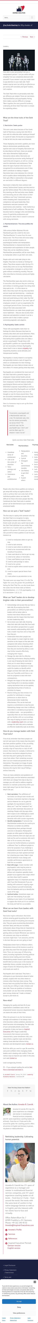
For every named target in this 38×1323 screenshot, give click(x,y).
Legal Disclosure (9, 1265)
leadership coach (17, 722)
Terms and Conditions (8, 1278)
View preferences (19, 1313)
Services (11, 1234)
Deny (19, 1307)
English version (14, 1248)
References (12, 1238)
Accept (19, 1301)
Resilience (12, 1076)
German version (14, 1245)
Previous (25, 37)
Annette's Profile (15, 1229)
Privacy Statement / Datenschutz (10, 1271)
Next (31, 37)
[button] (35, 1282)
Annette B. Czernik (10, 1074)
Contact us (29, 1044)
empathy (25, 348)
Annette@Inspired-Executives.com (19, 1225)
